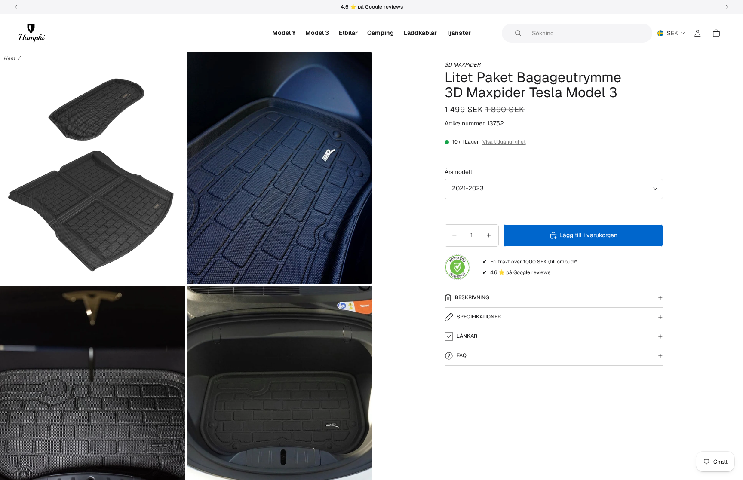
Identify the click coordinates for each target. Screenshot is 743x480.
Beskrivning (472, 297)
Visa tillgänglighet (504, 141)
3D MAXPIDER (462, 64)
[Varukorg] (716, 33)
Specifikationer (479, 316)
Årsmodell (458, 172)
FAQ (462, 355)
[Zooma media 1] (92, 168)
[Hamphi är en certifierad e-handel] (457, 267)
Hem (9, 58)
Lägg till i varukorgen (588, 235)
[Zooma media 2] (279, 168)
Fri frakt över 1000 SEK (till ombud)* (533, 261)
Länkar (467, 336)
